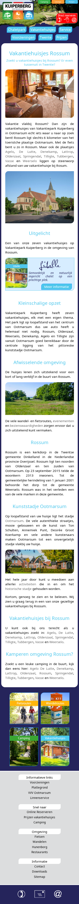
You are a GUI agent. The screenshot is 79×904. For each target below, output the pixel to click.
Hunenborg (39, 847)
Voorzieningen (23, 37)
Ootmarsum (14, 521)
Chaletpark (16, 29)
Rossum (45, 673)
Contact (39, 866)
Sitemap (39, 877)
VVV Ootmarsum (39, 793)
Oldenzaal (12, 156)
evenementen (63, 421)
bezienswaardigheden (26, 425)
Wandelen (39, 842)
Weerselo (30, 161)
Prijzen (61, 37)
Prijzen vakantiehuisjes (39, 817)
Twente (45, 37)
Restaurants (39, 852)
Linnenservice (39, 798)
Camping (39, 822)
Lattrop (67, 151)
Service (65, 29)
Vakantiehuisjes (43, 29)
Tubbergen (65, 156)
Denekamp (48, 151)
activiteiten (27, 584)
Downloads (39, 871)
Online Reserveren (39, 812)
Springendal (32, 156)
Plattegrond (40, 787)
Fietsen (39, 837)
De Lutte (27, 151)
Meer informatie (56, 287)
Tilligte (49, 156)
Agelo (9, 151)
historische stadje (18, 589)
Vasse (9, 161)
